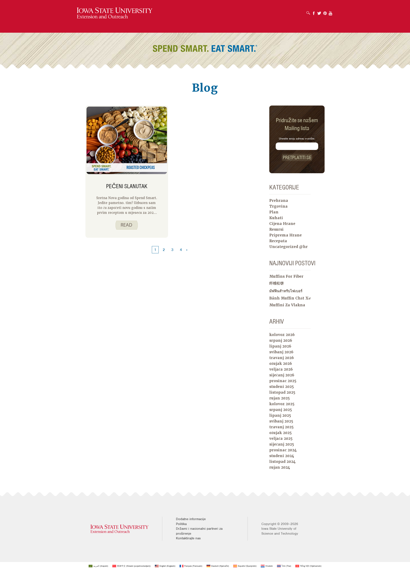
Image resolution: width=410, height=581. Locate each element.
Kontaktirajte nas (188, 538)
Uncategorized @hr (288, 246)
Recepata (278, 241)
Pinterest (325, 12)
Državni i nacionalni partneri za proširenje (199, 531)
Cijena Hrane (282, 223)
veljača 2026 (281, 369)
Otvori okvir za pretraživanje (309, 11)
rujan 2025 (279, 398)
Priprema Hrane (285, 235)
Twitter (319, 12)
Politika (181, 524)
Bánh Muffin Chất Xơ (289, 298)
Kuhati (276, 218)
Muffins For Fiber (286, 276)
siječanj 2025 (281, 444)
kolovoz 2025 (281, 404)
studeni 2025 (281, 386)
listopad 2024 (282, 461)
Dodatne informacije (191, 519)
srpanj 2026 (280, 340)
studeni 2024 (281, 455)
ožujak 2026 (280, 363)
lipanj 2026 (280, 346)
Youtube (330, 12)
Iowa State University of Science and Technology (279, 531)
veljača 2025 (281, 438)
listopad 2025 (282, 392)
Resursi (276, 229)
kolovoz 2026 (282, 334)
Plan (273, 212)
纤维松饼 (276, 283)
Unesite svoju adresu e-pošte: (297, 138)
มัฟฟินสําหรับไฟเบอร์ (285, 291)
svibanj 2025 (281, 421)
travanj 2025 (281, 427)
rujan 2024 (279, 467)
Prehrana (278, 200)
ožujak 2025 (280, 432)
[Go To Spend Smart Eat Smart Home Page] (114, 13)
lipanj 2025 (280, 415)
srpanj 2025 (280, 409)
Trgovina (278, 206)
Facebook (313, 12)
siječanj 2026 (281, 375)
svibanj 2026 (281, 352)
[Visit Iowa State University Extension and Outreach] (119, 529)
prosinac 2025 (282, 381)
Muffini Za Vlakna (287, 305)
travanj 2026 (281, 357)
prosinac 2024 (283, 450)
